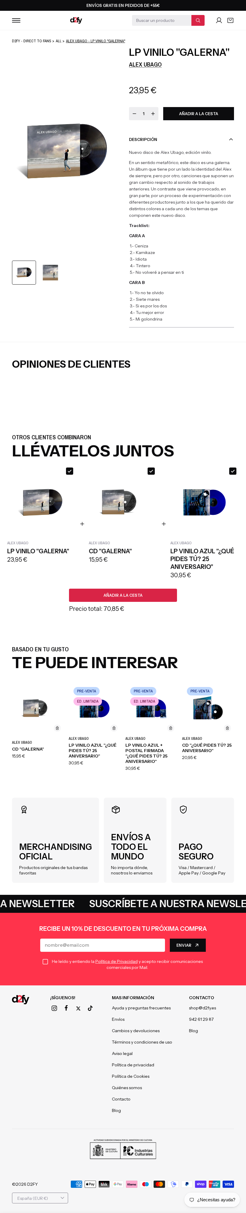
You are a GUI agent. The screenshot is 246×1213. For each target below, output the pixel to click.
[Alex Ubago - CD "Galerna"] (38, 709)
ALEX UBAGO (145, 64)
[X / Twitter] (78, 1008)
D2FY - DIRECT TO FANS (31, 40)
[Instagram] (54, 1008)
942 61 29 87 (201, 1019)
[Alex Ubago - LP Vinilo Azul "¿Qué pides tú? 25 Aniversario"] (95, 709)
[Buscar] (198, 20)
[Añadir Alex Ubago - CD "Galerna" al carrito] (57, 728)
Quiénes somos (127, 1087)
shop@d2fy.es (202, 1008)
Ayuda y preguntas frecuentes (141, 1008)
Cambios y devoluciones (136, 1030)
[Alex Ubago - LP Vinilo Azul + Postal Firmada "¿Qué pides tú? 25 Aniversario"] (151, 709)
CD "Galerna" (28, 749)
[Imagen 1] (24, 273)
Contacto (121, 1099)
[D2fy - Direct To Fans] (76, 20)
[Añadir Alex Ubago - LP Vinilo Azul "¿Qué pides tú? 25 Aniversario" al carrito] (114, 728)
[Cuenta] (219, 20)
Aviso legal (122, 1053)
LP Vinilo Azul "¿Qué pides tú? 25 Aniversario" (92, 750)
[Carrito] (230, 20)
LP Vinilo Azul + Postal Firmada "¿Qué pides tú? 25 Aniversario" (146, 753)
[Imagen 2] (50, 273)
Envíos (118, 1019)
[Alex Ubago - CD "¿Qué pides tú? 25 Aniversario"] (208, 709)
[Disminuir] (134, 113)
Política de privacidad (133, 1065)
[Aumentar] (153, 113)
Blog (116, 1110)
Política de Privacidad (116, 961)
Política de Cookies (130, 1076)
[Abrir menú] (16, 20)
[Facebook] (66, 1008)
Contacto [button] (201, 997)
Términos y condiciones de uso (142, 1042)
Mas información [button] (133, 997)
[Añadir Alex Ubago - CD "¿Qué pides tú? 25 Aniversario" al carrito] (227, 728)
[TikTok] (90, 1008)
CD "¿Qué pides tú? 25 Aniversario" (207, 747)
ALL (59, 40)
